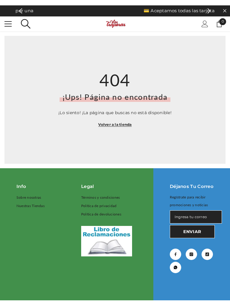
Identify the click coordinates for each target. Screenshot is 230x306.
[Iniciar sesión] (205, 24)
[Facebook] (175, 254)
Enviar (192, 231)
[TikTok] (207, 254)
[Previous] (21, 11)
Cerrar (225, 11)
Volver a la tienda (114, 124)
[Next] (209, 11)
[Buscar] (25, 23)
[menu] (8, 23)
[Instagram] (191, 254)
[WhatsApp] (175, 267)
